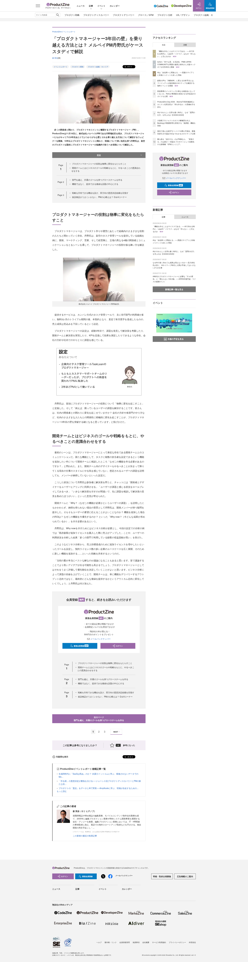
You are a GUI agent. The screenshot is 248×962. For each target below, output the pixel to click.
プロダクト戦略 (72, 14)
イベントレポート (60, 66)
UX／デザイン (183, 14)
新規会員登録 (81, 646)
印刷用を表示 (62, 756)
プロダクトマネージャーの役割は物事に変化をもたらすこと (99, 163)
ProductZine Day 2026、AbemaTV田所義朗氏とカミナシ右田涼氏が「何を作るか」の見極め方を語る (176, 104)
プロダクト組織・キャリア (206, 14)
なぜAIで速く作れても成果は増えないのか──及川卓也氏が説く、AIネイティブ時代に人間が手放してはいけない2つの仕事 (174, 265)
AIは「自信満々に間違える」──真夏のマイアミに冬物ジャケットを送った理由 (175, 73)
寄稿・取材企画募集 (162, 876)
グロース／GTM (146, 14)
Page (61, 182)
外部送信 (192, 942)
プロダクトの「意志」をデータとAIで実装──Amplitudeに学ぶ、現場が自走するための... (98, 788)
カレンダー (115, 5)
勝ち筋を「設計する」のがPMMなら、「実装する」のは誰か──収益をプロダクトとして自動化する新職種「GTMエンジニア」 (175, 141)
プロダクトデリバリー (123, 14)
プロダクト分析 (164, 14)
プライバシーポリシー (177, 942)
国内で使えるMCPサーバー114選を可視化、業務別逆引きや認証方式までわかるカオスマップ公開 (176, 132)
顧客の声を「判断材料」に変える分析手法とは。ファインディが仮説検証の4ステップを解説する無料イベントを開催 (176, 83)
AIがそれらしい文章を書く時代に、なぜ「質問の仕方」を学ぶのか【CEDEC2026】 (176, 113)
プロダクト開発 (77, 66)
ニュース (81, 5)
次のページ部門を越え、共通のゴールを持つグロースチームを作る (99, 719)
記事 (91, 5)
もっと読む (62, 791)
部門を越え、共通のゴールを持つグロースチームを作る (97, 179)
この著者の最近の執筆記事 (85, 835)
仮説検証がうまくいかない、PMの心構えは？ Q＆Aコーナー (99, 197)
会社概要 (145, 942)
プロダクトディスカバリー (96, 14)
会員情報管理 (124, 942)
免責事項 (136, 942)
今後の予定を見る (176, 338)
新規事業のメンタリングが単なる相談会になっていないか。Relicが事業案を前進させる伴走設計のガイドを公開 (176, 93)
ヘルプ (99, 942)
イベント (101, 5)
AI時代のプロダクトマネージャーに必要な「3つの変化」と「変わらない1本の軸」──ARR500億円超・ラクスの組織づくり (174, 279)
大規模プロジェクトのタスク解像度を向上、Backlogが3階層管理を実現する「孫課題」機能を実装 (176, 123)
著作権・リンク (110, 942)
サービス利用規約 (159, 942)
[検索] (57, 15)
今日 (163, 45)
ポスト (129, 66)
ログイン (119, 646)
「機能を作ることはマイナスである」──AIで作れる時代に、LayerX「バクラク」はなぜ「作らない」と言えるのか (176, 53)
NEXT (115, 731)
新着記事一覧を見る (174, 289)
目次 (99, 155)
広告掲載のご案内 (185, 876)
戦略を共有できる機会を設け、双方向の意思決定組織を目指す (100, 192)
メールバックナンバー (101, 638)
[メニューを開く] (38, 5)
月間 (185, 45)
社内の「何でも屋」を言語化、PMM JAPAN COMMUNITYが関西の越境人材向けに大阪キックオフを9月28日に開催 (176, 64)
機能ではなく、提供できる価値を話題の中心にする (95, 184)
